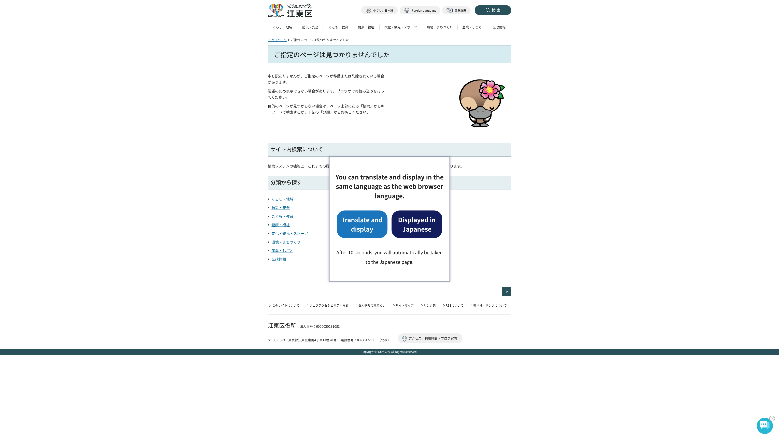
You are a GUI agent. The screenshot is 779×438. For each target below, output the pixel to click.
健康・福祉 (280, 224)
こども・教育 (282, 216)
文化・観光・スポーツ (289, 233)
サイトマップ (405, 305)
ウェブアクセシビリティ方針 (329, 305)
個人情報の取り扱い (372, 305)
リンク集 (430, 305)
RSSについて (455, 305)
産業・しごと (282, 250)
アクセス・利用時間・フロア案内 (433, 338)
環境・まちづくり (286, 242)
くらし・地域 (282, 199)
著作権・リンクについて (490, 305)
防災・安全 (280, 207)
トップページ (277, 39)
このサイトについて (285, 305)
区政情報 (278, 259)
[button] (420, 10)
